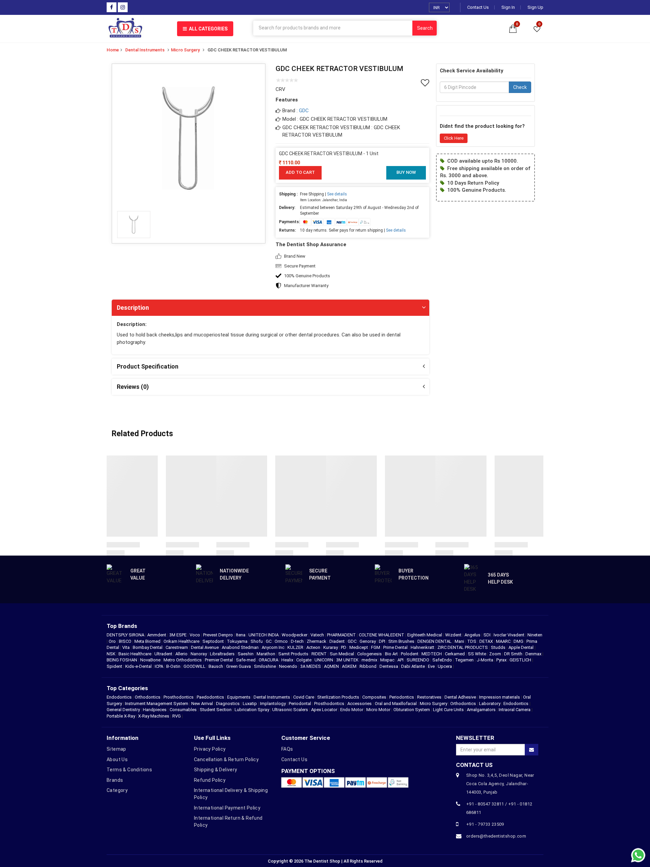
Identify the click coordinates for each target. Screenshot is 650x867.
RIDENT (319, 653)
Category (117, 790)
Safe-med (246, 659)
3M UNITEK (348, 659)
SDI (487, 634)
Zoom (495, 653)
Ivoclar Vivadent (509, 634)
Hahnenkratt (423, 647)
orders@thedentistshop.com (496, 836)
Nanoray (199, 653)
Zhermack (317, 641)
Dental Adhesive (460, 697)
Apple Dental (521, 647)
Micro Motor (378, 709)
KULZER (295, 647)
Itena (241, 634)
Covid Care (303, 697)
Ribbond (368, 666)
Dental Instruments (145, 49)
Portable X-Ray (121, 716)
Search (425, 28)
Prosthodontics (179, 697)
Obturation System (411, 709)
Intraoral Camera (514, 709)
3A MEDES (311, 666)
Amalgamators (481, 709)
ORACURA (269, 659)
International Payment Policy (227, 808)
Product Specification (147, 366)
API (401, 659)
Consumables (183, 709)
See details (337, 194)
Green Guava (239, 666)
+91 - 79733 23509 (485, 824)
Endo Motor (351, 709)
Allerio (182, 653)
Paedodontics (210, 697)
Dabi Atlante (413, 666)
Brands (115, 780)
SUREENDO (418, 659)
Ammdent (157, 634)
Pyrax (501, 659)
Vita (126, 647)
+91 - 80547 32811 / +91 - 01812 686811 (499, 808)
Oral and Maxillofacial (396, 703)
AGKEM (350, 666)
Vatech (317, 634)
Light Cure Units (448, 709)
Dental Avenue (205, 647)
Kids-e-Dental (139, 666)
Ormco (282, 641)
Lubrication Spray (252, 709)
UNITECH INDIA (264, 634)
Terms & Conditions (129, 769)
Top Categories (127, 688)
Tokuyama (237, 641)
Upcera (445, 666)
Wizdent (453, 634)
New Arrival (202, 703)
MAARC (504, 641)
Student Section (216, 709)
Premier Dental (219, 659)
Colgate (304, 659)
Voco (195, 634)
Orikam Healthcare (182, 641)
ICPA (159, 666)
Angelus (472, 634)
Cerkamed (455, 653)
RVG (176, 716)
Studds (498, 647)
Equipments (239, 697)
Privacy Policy (210, 749)
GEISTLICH (521, 659)
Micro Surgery (185, 49)
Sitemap (116, 749)
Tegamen (465, 659)
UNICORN (324, 659)
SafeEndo (442, 659)
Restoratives (429, 697)
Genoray (368, 641)
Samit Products (293, 653)
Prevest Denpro (218, 634)
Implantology (273, 703)
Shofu (257, 641)
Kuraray (331, 647)
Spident (115, 666)
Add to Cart (300, 172)
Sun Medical (342, 653)
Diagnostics (228, 703)
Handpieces (155, 709)
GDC (304, 111)
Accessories (359, 703)
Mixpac (387, 659)
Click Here (453, 138)
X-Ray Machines (153, 716)
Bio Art (392, 653)
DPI (382, 641)
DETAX (486, 641)
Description (133, 307)
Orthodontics (147, 697)
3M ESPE (178, 634)
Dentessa (389, 666)
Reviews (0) (133, 386)
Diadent (337, 641)
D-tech (298, 641)
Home (113, 49)
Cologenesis (370, 653)
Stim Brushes (401, 641)
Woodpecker (295, 634)
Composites (374, 697)
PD (344, 647)
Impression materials (499, 697)
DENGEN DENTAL (435, 641)
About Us (117, 759)
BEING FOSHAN (122, 659)
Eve (432, 666)
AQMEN (332, 666)
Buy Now (406, 172)
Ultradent (163, 653)
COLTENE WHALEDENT (382, 634)
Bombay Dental (148, 647)
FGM (376, 647)
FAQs (287, 749)
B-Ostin (173, 666)
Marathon (266, 653)
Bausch (216, 666)
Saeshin (246, 653)
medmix (370, 659)
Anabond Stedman (241, 647)
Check (520, 87)
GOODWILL (195, 666)
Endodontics (120, 697)
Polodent (410, 653)
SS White (477, 653)
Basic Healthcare (135, 653)
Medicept (359, 647)
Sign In (508, 7)
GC (269, 641)
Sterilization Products (338, 697)
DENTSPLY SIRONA (126, 634)
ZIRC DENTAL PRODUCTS (463, 647)
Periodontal (300, 703)
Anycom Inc (273, 647)
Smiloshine (265, 666)
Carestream (177, 647)
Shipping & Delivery (215, 769)
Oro (113, 641)
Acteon (313, 647)
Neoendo (288, 666)
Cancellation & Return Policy (226, 759)
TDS (472, 641)
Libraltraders (223, 653)
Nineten (534, 634)
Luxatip (250, 703)
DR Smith (513, 653)
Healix (287, 659)
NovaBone (150, 659)
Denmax (533, 653)
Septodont (213, 641)
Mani (460, 641)
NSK (111, 653)
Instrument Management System (156, 703)
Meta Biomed (147, 641)
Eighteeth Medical (425, 634)
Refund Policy (209, 780)
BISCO (125, 641)
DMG (519, 641)
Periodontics (401, 697)
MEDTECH (432, 653)
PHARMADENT (342, 634)
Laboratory (489, 703)
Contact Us (478, 7)
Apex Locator (324, 709)
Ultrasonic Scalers (290, 709)
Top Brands (122, 626)
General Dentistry (123, 709)
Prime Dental (396, 647)
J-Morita (485, 659)
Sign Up (535, 7)
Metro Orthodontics (183, 659)
